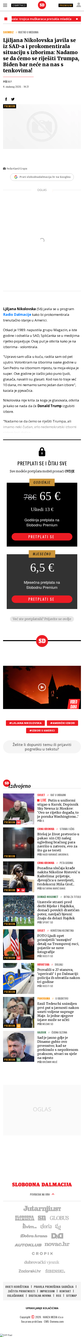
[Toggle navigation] (5, 5)
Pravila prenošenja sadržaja (54, 1286)
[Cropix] (42, 1253)
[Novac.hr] (57, 1244)
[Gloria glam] (58, 1226)
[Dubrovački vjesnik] (42, 1262)
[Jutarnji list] (42, 1209)
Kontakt (65, 1291)
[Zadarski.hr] (30, 1271)
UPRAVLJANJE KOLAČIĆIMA (42, 1308)
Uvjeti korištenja (17, 1286)
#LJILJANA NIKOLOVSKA (25, 723)
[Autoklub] (28, 1244)
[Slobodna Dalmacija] (42, 5)
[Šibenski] (55, 1271)
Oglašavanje (15, 1295)
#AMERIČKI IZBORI (62, 723)
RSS (58, 1295)
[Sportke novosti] (42, 1218)
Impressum (47, 1291)
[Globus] (59, 1218)
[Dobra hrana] (34, 1235)
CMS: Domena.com (54, 1321)
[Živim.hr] (29, 1226)
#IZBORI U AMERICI (42, 730)
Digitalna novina (40, 1295)
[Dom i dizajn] (57, 1235)
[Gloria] (46, 1226)
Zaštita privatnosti (21, 1291)
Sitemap (71, 1295)
